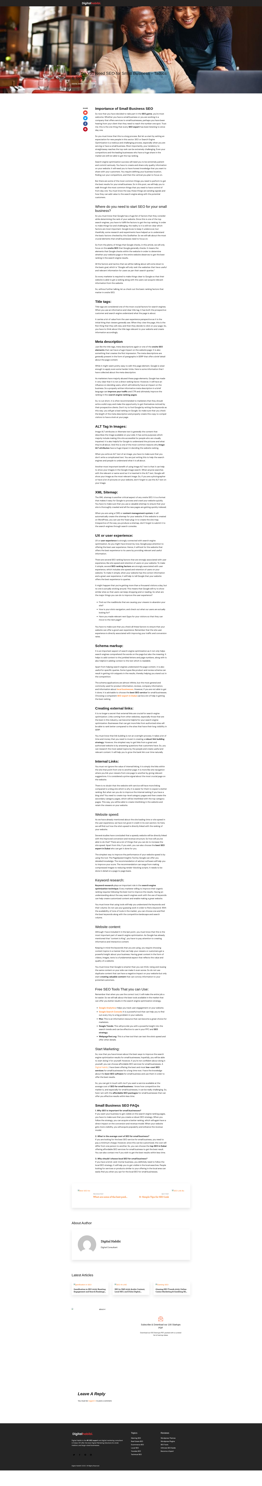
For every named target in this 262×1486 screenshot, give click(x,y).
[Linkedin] (90, 1454)
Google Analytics (107, 1007)
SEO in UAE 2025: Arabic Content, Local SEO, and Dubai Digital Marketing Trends (130, 1290)
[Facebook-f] (79, 1454)
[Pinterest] (85, 1454)
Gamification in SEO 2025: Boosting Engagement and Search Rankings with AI (90, 1290)
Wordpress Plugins (168, 1441)
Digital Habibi (101, 1067)
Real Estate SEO (137, 1441)
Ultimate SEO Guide (168, 1448)
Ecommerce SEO (137, 1445)
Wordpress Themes (168, 1438)
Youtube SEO (136, 1451)
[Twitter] (74, 1454)
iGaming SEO (136, 1438)
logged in (92, 1401)
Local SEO (135, 1448)
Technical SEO (136, 1454)
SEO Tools (164, 1445)
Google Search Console (110, 1011)
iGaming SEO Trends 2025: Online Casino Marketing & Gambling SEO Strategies (171, 1290)
